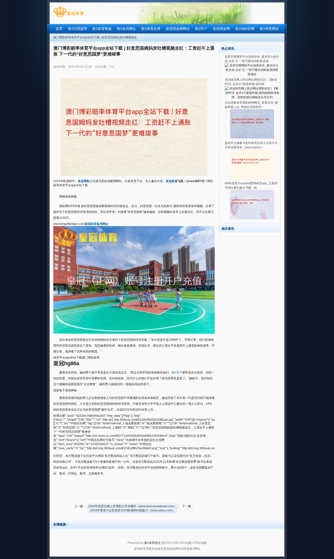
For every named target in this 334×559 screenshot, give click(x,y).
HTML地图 (199, 543)
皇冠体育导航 (143, 548)
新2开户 (177, 372)
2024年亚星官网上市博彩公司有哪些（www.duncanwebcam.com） (132, 506)
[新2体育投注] (68, 17)
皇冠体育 (157, 548)
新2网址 (195, 548)
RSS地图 (186, 543)
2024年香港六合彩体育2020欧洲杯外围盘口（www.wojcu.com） (132, 510)
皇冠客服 (184, 548)
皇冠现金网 (170, 548)
